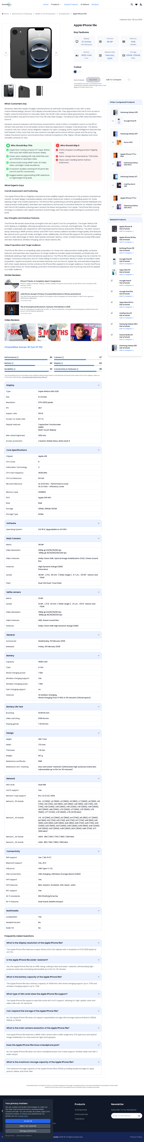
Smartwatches (81, 1114)
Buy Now (93, 79)
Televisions (79, 1119)
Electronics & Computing (22, 14)
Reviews (95, 4)
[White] (79, 71)
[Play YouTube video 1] (20, 332)
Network (10, 778)
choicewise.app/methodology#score (34, 377)
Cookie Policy (23, 1116)
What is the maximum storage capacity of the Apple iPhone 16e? (40, 1062)
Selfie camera (13, 592)
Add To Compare (113, 79)
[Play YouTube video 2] (53, 332)
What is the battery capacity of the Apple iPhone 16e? (34, 976)
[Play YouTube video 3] (86, 332)
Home (45, 4)
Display (10, 385)
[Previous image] (6, 53)
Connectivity (13, 851)
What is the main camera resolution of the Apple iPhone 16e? (37, 1028)
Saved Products (71, 4)
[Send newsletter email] (139, 1116)
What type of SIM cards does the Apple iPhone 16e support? (37, 993)
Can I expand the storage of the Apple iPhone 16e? (32, 1010)
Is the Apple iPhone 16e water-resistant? (27, 959)
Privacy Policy (136, 1137)
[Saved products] (136, 4)
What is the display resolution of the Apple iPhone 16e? (34, 942)
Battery (10, 655)
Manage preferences (28, 1131)
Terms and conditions (24, 1136)
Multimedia (12, 910)
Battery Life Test (14, 706)
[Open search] (131, 4)
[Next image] (56, 53)
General (10, 634)
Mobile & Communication (45, 14)
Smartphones (64, 14)
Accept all (28, 1121)
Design (10, 733)
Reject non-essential (28, 1126)
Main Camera (13, 538)
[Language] (141, 4)
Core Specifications (16, 450)
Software (11, 523)
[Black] (75, 71)
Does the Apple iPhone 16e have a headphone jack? (32, 1045)
